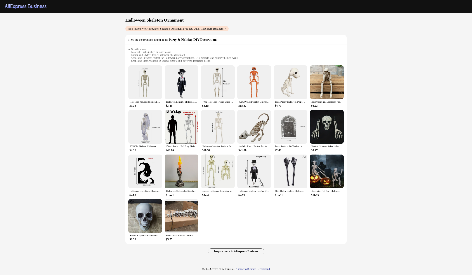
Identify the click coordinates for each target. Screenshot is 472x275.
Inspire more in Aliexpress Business (236, 251)
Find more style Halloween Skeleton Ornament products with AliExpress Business (175, 28)
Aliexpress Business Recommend (253, 269)
